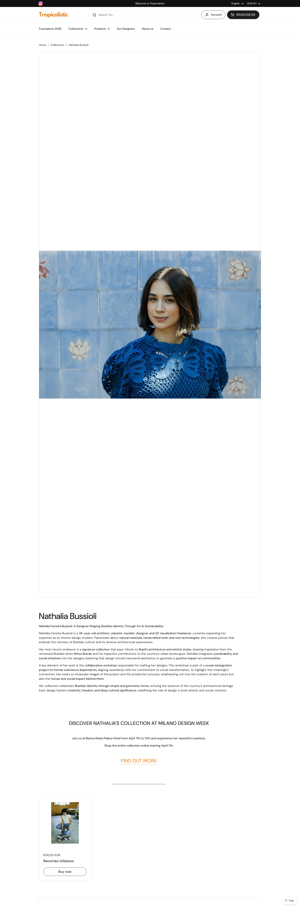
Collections (57, 45)
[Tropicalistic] (53, 15)
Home (42, 45)
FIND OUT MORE (139, 761)
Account (216, 14)
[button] (243, 14)
